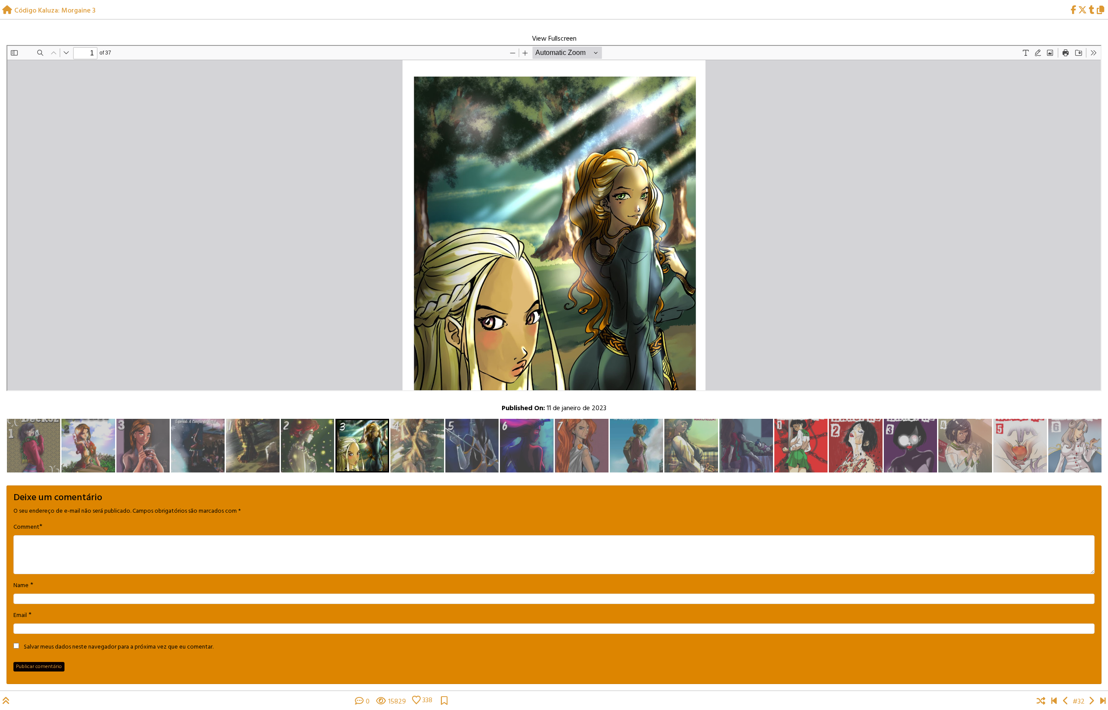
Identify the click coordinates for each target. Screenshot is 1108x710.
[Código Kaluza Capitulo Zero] (1054, 701)
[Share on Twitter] (1082, 10)
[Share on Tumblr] (1092, 10)
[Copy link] (1102, 10)
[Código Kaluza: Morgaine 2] (1066, 701)
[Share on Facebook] (1073, 10)
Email (20, 615)
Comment (26, 527)
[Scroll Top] (6, 701)
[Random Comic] (1040, 701)
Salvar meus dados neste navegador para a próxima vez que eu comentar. (118, 647)
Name (21, 585)
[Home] (7, 10)
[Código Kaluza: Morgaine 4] (1091, 701)
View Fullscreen (554, 39)
